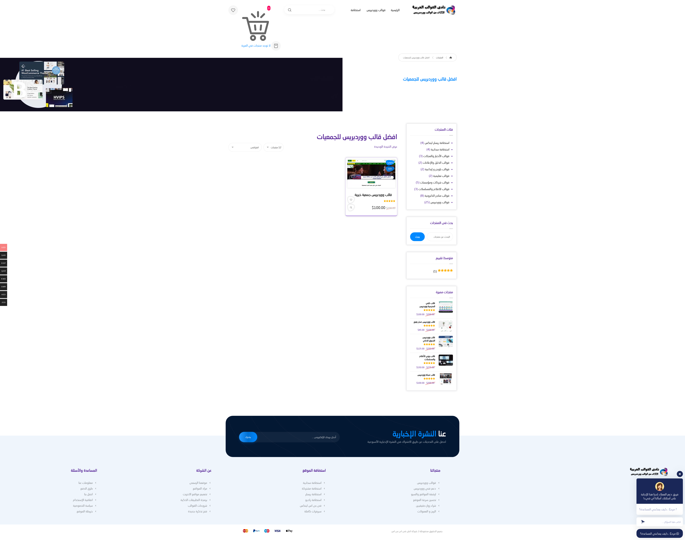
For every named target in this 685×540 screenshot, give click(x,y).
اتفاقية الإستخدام (83, 499)
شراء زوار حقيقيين (426, 505)
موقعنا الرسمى (198, 482)
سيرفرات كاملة (312, 511)
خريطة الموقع (85, 511)
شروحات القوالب (197, 505)
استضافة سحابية (440, 149)
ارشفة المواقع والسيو (423, 494)
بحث (417, 236)
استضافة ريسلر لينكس (437, 142)
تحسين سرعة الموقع (424, 499)
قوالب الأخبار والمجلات (436, 156)
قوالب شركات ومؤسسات (434, 182)
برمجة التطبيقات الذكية (194, 499)
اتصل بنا (88, 494)
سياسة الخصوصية (83, 505)
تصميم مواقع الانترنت (195, 494)
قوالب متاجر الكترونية (437, 195)
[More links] (344, 10)
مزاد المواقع (200, 488)
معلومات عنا (85, 482)
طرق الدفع (86, 488)
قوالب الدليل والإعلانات (436, 162)
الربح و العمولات (426, 511)
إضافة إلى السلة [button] (370, 185)
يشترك (248, 437)
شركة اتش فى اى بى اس (404, 531)
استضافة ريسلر (313, 494)
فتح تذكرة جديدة (197, 511)
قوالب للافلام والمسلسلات (433, 189)
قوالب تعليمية (441, 175)
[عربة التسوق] (276, 45)
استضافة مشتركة (311, 488)
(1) (443, 271)
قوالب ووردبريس (439, 202)
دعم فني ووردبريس (425, 488)
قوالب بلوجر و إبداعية (437, 169)
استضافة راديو (313, 499)
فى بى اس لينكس (310, 505)
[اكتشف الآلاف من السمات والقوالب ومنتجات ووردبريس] (434, 10)
